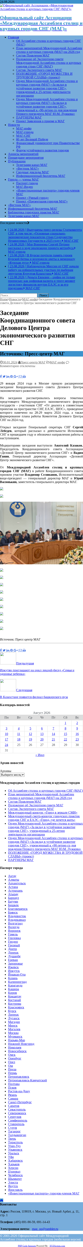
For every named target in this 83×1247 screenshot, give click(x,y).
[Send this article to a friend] (21, 376)
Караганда (15, 985)
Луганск (14, 1018)
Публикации (17, 161)
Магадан (14, 1022)
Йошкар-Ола (17, 974)
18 (18, 739)
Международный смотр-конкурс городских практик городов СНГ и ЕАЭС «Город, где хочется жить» (44, 818)
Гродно (13, 941)
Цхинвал (14, 1171)
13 (42, 734)
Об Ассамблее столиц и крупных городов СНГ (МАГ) (45, 790)
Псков (12, 1087)
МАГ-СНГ (23, 135)
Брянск (13, 912)
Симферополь (17, 1120)
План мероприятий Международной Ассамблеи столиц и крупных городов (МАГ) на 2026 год (49, 50)
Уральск (13, 1153)
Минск (13, 1025)
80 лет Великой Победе (32, 139)
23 (77, 739)
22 (65, 739)
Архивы (5, 771)
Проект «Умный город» (32, 197)
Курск (12, 1011)
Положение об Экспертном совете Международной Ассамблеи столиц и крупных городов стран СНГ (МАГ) (48, 62)
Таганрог (14, 1131)
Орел (11, 1062)
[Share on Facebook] (1, 376)
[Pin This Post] (12, 376)
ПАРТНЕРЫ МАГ (29, 117)
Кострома (14, 1003)
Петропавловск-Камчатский (27, 1080)
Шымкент (15, 1179)
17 (6, 739)
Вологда (13, 927)
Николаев (14, 1047)
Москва (13, 1033)
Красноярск (16, 1007)
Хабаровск (15, 1160)
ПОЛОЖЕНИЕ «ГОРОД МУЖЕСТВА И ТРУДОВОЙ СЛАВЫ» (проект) (44, 75)
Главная (13, 37)
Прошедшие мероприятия (26, 157)
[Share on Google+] (16, 376)
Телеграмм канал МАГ (31, 165)
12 (30, 734)
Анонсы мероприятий (23, 154)
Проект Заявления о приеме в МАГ (40, 121)
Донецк (13, 952)
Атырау (13, 894)
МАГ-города (24, 132)
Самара (13, 1098)
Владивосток (17, 916)
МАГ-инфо (23, 128)
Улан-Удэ (14, 1146)
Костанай (14, 1000)
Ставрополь (16, 1124)
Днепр (12, 949)
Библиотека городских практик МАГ (33, 212)
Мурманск (15, 1036)
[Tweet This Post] (4, 376)
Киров (12, 992)
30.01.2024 (10, 362)
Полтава (14, 1084)
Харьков (14, 1164)
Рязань (12, 1095)
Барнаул (13, 898)
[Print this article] (24, 376)
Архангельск (17, 883)
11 (18, 734)
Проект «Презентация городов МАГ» (42, 201)
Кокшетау (14, 996)
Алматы (13, 879)
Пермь (12, 1073)
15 (65, 734)
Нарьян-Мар (16, 1040)
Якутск (13, 1186)
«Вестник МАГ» (27, 168)
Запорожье (15, 963)
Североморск (17, 1113)
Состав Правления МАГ (33, 55)
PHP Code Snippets (27, 1246)
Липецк (13, 1014)
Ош (10, 1065)
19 (30, 739)
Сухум (12, 1127)
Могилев (14, 1029)
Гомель (13, 934)
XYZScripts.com (57, 1246)
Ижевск (13, 967)
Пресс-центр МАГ (33, 362)
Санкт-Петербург (20, 1102)
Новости (14, 124)
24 (6, 745)
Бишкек (13, 905)
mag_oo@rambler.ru (45, 1229)
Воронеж (14, 930)
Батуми (13, 901)
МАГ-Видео (24, 187)
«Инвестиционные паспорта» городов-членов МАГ (43, 1193)
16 (77, 734)
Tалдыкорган (17, 1135)
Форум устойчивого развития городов (42, 150)
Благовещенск (18, 909)
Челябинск (15, 1175)
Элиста (13, 1182)
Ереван (13, 960)
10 (6, 734)
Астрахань (15, 890)
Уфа (11, 1157)
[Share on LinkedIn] (8, 376)
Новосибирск (17, 1051)
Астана (13, 887)
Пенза (12, 1069)
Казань (13, 978)
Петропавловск (18, 1076)
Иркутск (14, 971)
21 (53, 739)
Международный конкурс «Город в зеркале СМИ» (42, 812)
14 (53, 734)
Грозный (14, 945)
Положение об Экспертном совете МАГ (35, 805)
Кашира (13, 989)
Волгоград (15, 923)
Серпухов (14, 1116)
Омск (12, 1054)
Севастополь (17, 1109)
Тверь (12, 1138)
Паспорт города (27, 183)
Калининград (17, 981)
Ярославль (15, 1189)
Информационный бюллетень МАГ (40, 176)
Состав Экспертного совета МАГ (39, 70)
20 (42, 739)
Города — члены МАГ (23, 179)
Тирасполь (15, 1142)
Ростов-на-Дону (19, 1091)
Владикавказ (17, 919)
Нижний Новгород (21, 1044)
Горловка (14, 938)
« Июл (39, 755)
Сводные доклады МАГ (32, 172)
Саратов (13, 1106)
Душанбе (14, 956)
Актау (12, 876)
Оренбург (14, 1058)
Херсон (13, 1168)
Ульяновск (15, 1149)
